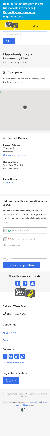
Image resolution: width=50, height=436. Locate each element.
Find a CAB (9, 333)
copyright (34, 402)
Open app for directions (15, 155)
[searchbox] (25, 34)
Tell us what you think (21, 265)
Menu (36, 26)
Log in (12, 380)
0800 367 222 (16, 314)
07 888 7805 (9, 182)
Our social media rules (13, 362)
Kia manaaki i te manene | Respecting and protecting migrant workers (20, 12)
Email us (8, 340)
